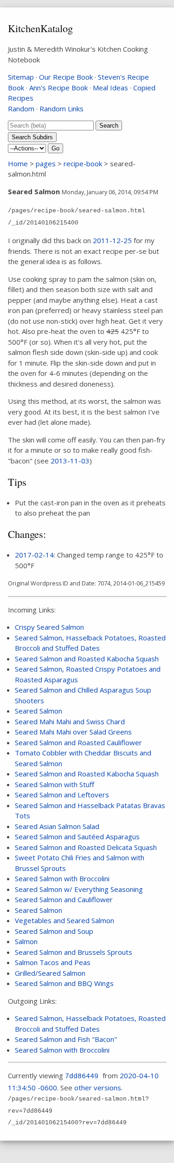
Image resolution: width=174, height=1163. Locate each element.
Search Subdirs (32, 137)
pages (46, 163)
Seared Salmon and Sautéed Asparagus (77, 836)
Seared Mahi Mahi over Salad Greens (73, 731)
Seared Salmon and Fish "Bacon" (66, 1039)
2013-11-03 (70, 460)
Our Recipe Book (66, 77)
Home (18, 163)
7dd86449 (81, 1077)
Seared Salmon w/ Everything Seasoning (79, 889)
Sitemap (21, 77)
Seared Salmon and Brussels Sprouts (73, 952)
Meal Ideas (110, 87)
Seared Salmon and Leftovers (62, 794)
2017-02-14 (34, 554)
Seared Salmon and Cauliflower (64, 899)
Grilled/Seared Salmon (50, 973)
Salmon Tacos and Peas (52, 962)
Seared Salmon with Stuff (54, 784)
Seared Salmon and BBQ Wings (64, 983)
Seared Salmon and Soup (54, 931)
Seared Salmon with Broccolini (62, 878)
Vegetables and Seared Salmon (64, 920)
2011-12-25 (112, 240)
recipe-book (83, 163)
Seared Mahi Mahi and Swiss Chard (70, 721)
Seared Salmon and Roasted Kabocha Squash (87, 658)
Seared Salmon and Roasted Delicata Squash (86, 847)
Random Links (61, 108)
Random (21, 108)
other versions (97, 1087)
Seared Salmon (38, 710)
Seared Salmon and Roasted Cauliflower (78, 742)
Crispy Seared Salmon (49, 627)
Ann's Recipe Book (58, 87)
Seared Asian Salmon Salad (57, 826)
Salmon (26, 941)
